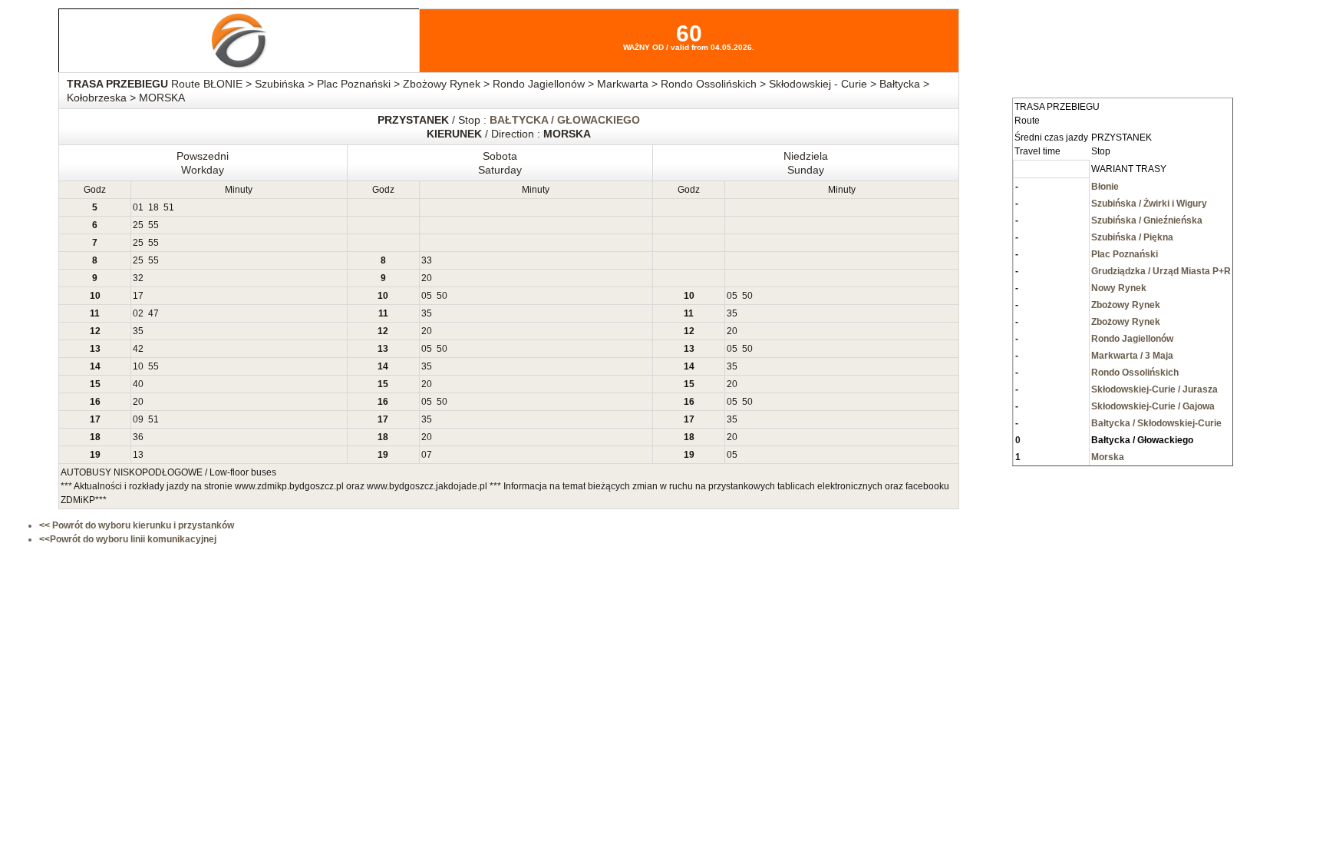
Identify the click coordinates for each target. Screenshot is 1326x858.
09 (138, 419)
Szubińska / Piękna (1132, 237)
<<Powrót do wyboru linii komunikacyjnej (127, 539)
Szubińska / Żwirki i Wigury (1149, 203)
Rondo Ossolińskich (1135, 372)
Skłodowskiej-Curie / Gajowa (1153, 406)
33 (426, 260)
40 (138, 384)
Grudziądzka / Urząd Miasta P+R (1161, 271)
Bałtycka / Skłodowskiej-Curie (1156, 423)
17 (138, 295)
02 (138, 313)
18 (153, 207)
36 (138, 437)
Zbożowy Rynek (1125, 305)
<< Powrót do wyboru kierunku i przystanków (136, 525)
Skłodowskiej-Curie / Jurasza (1154, 389)
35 (426, 313)
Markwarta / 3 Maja (1132, 355)
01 (138, 207)
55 (153, 225)
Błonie (1105, 186)
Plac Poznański (1124, 254)
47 (153, 313)
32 (138, 278)
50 (442, 295)
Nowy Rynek (1118, 288)
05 (426, 295)
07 (426, 454)
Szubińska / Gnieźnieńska (1146, 220)
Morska (1107, 457)
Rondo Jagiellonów (1132, 338)
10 (138, 366)
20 (426, 278)
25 (138, 225)
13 (138, 454)
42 (138, 348)
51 (168, 207)
